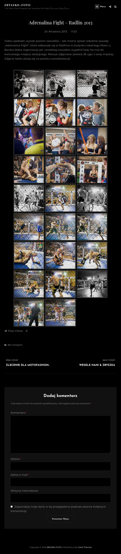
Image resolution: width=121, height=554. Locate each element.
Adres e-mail (20, 474)
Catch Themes (85, 547)
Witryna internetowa (24, 490)
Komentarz (19, 412)
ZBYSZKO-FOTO (17, 5)
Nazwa (16, 459)
